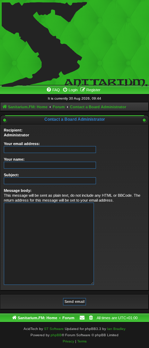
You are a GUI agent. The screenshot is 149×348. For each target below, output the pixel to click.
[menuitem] (53, 90)
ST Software (54, 329)
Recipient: (13, 130)
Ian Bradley (116, 329)
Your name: (14, 159)
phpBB (56, 335)
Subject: (11, 175)
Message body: (18, 190)
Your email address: (22, 144)
